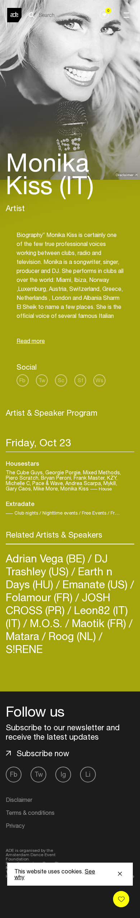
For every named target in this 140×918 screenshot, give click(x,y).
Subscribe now (43, 753)
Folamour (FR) (40, 597)
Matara (24, 636)
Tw (41, 380)
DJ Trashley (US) (57, 564)
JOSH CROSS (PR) (58, 603)
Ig (63, 774)
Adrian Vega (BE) (47, 558)
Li (87, 774)
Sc (61, 380)
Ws (99, 380)
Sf (80, 380)
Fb (22, 380)
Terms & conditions (30, 813)
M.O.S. (46, 623)
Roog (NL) (72, 636)
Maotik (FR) (99, 623)
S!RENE (24, 649)
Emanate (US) (95, 584)
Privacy (15, 825)
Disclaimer (125, 175)
